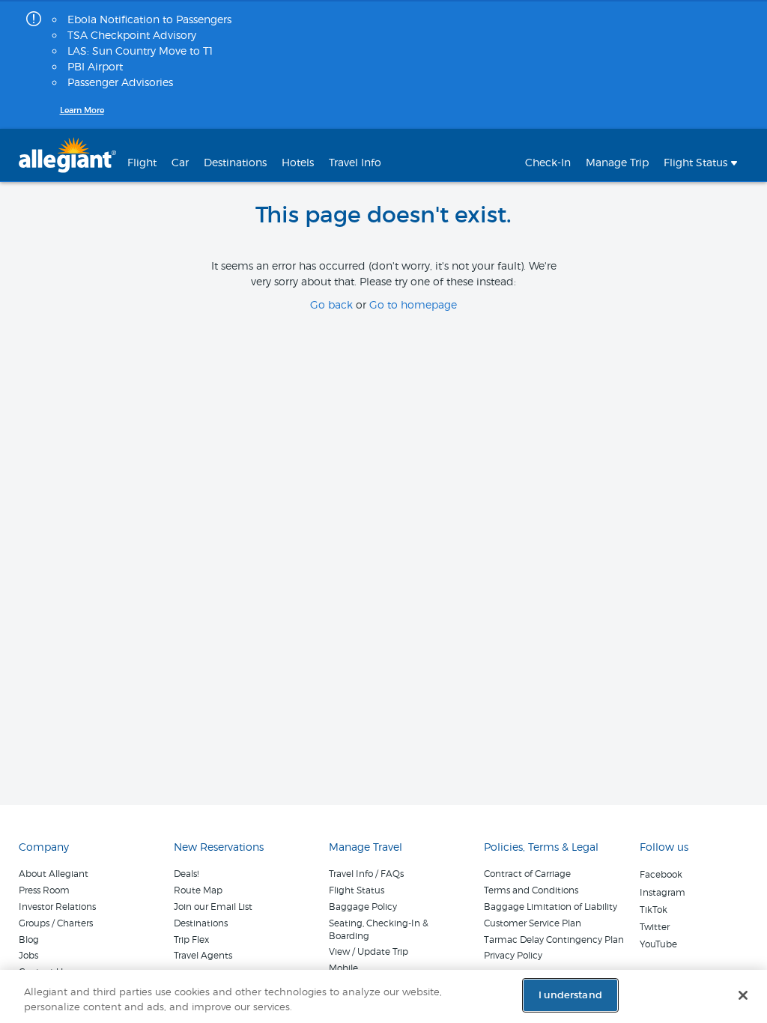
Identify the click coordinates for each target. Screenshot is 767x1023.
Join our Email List (213, 906)
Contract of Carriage (527, 873)
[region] (383, 996)
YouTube (658, 944)
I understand (570, 995)
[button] (700, 155)
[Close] (743, 995)
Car (180, 162)
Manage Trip (617, 162)
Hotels (298, 162)
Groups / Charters (56, 923)
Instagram (662, 892)
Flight (142, 162)
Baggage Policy (363, 906)
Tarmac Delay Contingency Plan (554, 939)
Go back (331, 304)
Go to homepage (413, 304)
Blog (29, 939)
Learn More (82, 110)
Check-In (548, 162)
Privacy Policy (513, 955)
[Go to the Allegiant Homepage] (67, 155)
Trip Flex (191, 939)
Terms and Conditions (531, 890)
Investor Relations (57, 906)
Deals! (186, 873)
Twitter (655, 926)
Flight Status (356, 890)
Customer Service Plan (532, 923)
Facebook (661, 874)
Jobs (28, 955)
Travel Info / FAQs (366, 873)
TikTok (653, 909)
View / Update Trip (368, 951)
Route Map (198, 890)
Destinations (235, 162)
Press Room (44, 890)
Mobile (343, 968)
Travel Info (355, 162)
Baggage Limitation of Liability (550, 906)
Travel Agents (203, 955)
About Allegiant (53, 873)
